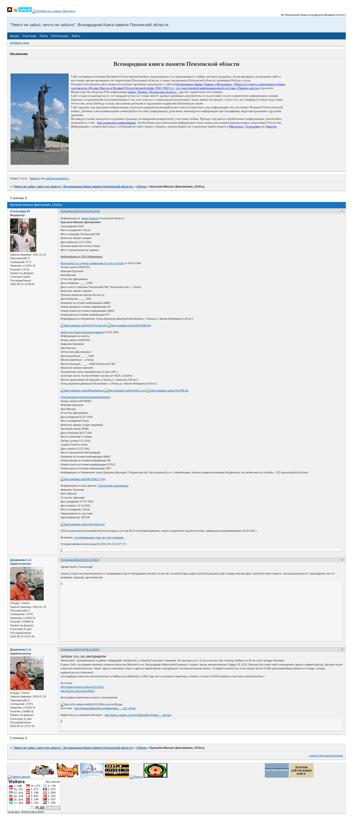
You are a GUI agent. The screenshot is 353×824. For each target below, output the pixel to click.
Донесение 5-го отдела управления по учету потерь (92, 263)
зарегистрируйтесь (57, 178)
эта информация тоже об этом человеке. (99, 537)
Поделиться (68, 211)
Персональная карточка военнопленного (85, 397)
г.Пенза (141, 186)
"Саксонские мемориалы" (113, 485)
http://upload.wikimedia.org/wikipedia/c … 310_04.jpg (104, 708)
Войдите (35, 178)
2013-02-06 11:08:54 (87, 649)
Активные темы (19, 42)
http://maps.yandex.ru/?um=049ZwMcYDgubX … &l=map (138, 715)
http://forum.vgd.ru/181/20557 (78, 691)
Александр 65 (20, 211)
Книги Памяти (89, 218)
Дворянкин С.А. (21, 560)
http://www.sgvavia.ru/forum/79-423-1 (82, 686)
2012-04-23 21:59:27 (87, 559)
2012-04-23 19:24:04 (87, 211)
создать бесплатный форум (326, 755)
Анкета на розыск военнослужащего (83, 332)
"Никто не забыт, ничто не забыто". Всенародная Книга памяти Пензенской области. (73, 186)
